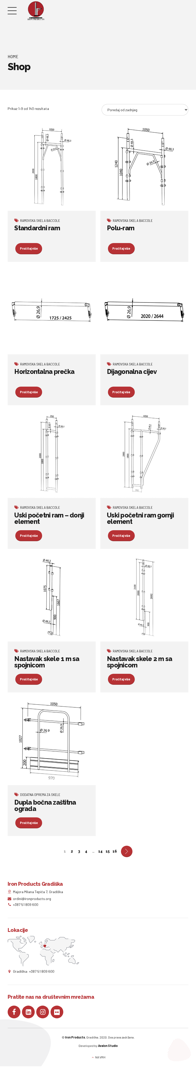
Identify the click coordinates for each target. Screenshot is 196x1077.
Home (13, 56)
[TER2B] (144, 597)
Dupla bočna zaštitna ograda (45, 806)
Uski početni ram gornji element (140, 518)
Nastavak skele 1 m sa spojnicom (46, 662)
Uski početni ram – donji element (49, 518)
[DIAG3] (144, 310)
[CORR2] (52, 310)
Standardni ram (37, 228)
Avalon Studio (108, 1045)
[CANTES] (52, 741)
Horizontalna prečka (44, 371)
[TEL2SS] (144, 454)
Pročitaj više (29, 248)
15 (108, 851)
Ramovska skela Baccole (40, 220)
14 (100, 851)
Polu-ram (120, 228)
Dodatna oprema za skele (40, 794)
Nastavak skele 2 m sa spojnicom (139, 662)
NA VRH (100, 1057)
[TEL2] (52, 167)
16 (115, 851)
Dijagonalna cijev (132, 371)
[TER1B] (52, 597)
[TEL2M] (144, 167)
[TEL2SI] (52, 454)
